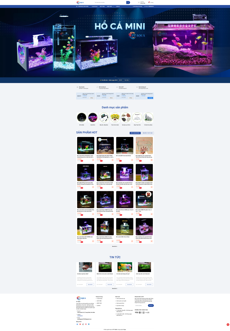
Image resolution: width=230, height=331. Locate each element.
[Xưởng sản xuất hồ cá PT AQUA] (80, 2)
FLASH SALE (99, 298)
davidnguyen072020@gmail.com (84, 319)
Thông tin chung (99, 296)
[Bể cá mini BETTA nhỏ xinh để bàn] (124, 145)
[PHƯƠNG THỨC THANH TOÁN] (144, 312)
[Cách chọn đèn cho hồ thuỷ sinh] (144, 267)
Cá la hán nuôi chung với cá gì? (123, 273)
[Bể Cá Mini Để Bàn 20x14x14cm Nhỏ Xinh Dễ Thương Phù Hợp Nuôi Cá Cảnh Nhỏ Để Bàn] (85, 172)
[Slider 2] (115, 42)
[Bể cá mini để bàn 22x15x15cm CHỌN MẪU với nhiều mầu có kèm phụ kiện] (105, 172)
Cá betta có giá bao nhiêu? (82, 273)
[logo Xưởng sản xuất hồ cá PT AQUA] (85, 298)
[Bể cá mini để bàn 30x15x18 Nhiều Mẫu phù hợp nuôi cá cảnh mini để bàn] (85, 199)
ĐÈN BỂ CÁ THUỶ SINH (148, 133)
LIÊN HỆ (98, 305)
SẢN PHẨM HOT (86, 132)
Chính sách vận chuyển (121, 300)
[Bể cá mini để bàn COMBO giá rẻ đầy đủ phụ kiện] (124, 199)
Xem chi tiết (90, 284)
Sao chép (127, 80)
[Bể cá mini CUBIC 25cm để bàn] (124, 226)
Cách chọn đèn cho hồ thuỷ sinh (143, 273)
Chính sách (117, 296)
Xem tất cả (114, 246)
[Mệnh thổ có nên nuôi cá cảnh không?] (105, 267)
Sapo (125, 329)
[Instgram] (85, 324)
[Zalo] (88, 324)
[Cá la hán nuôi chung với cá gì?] (124, 267)
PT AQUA (115, 329)
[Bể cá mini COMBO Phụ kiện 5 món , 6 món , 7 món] (144, 199)
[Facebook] (77, 324)
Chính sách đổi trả (120, 303)
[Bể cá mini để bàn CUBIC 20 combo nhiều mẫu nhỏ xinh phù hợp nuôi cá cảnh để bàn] (105, 226)
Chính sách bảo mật (120, 298)
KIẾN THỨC (99, 303)
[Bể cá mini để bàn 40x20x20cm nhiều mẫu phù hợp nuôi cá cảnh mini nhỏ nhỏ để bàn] (85, 145)
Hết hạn (91, 97)
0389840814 (80, 315)
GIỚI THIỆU (99, 300)
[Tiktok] (83, 324)
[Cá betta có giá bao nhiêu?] (85, 267)
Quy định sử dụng (120, 305)
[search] (128, 2)
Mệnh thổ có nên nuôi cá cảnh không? (105, 273)
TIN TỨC (115, 257)
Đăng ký (151, 305)
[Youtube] (80, 324)
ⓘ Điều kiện (85, 95)
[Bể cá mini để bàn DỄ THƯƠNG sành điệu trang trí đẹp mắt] (85, 226)
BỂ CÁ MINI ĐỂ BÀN (135, 133)
